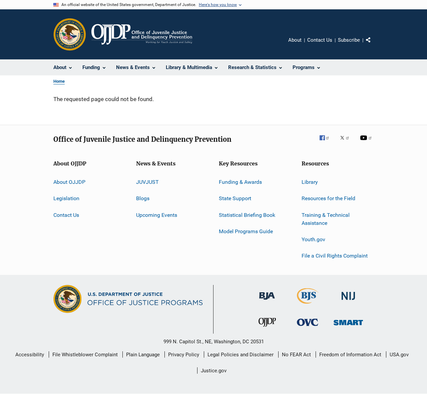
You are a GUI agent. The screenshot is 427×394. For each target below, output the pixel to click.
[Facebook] (327, 142)
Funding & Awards (240, 182)
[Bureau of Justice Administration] (267, 301)
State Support (235, 198)
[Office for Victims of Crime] (307, 327)
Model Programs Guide (246, 231)
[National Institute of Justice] (348, 301)
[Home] (141, 34)
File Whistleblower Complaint (85, 355)
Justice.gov (214, 371)
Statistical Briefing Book (247, 215)
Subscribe (349, 40)
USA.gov (399, 355)
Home (59, 81)
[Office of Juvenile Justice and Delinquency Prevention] (267, 328)
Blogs (142, 198)
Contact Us (319, 40)
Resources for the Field (328, 198)
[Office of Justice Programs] (69, 34)
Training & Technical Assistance (326, 219)
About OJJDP (69, 182)
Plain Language (143, 355)
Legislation (66, 198)
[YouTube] (367, 142)
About (295, 40)
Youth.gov (313, 239)
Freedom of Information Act (350, 355)
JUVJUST (147, 182)
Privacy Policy (183, 355)
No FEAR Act (296, 355)
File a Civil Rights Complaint (335, 256)
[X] (347, 142)
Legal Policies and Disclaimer (240, 355)
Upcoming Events (156, 215)
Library (310, 182)
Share (374, 44)
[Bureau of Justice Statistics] (308, 305)
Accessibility (29, 355)
